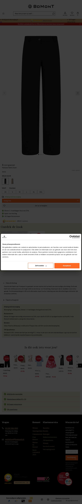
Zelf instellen (39, 265)
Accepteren (67, 265)
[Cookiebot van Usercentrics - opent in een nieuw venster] (71, 236)
